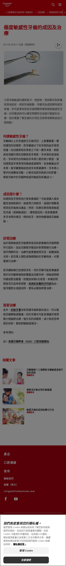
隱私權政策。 (20, 544)
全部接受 (26, 560)
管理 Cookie (26, 550)
